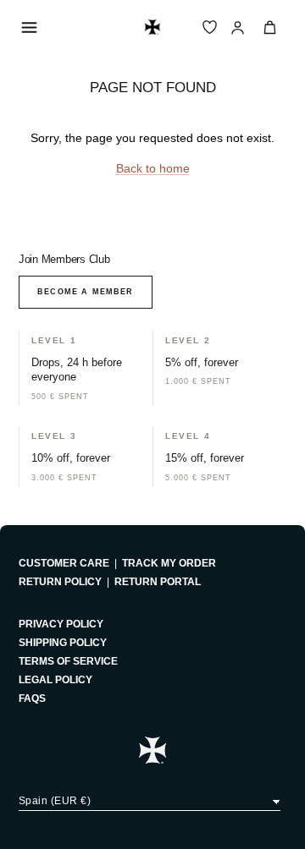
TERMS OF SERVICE (68, 661)
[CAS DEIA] (152, 27)
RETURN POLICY (60, 582)
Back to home (153, 168)
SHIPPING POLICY (63, 643)
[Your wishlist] (210, 27)
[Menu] (28, 27)
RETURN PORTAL (157, 582)
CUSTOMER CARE (64, 563)
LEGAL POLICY (55, 680)
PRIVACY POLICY (61, 624)
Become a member (85, 292)
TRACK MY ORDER (169, 563)
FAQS (32, 698)
